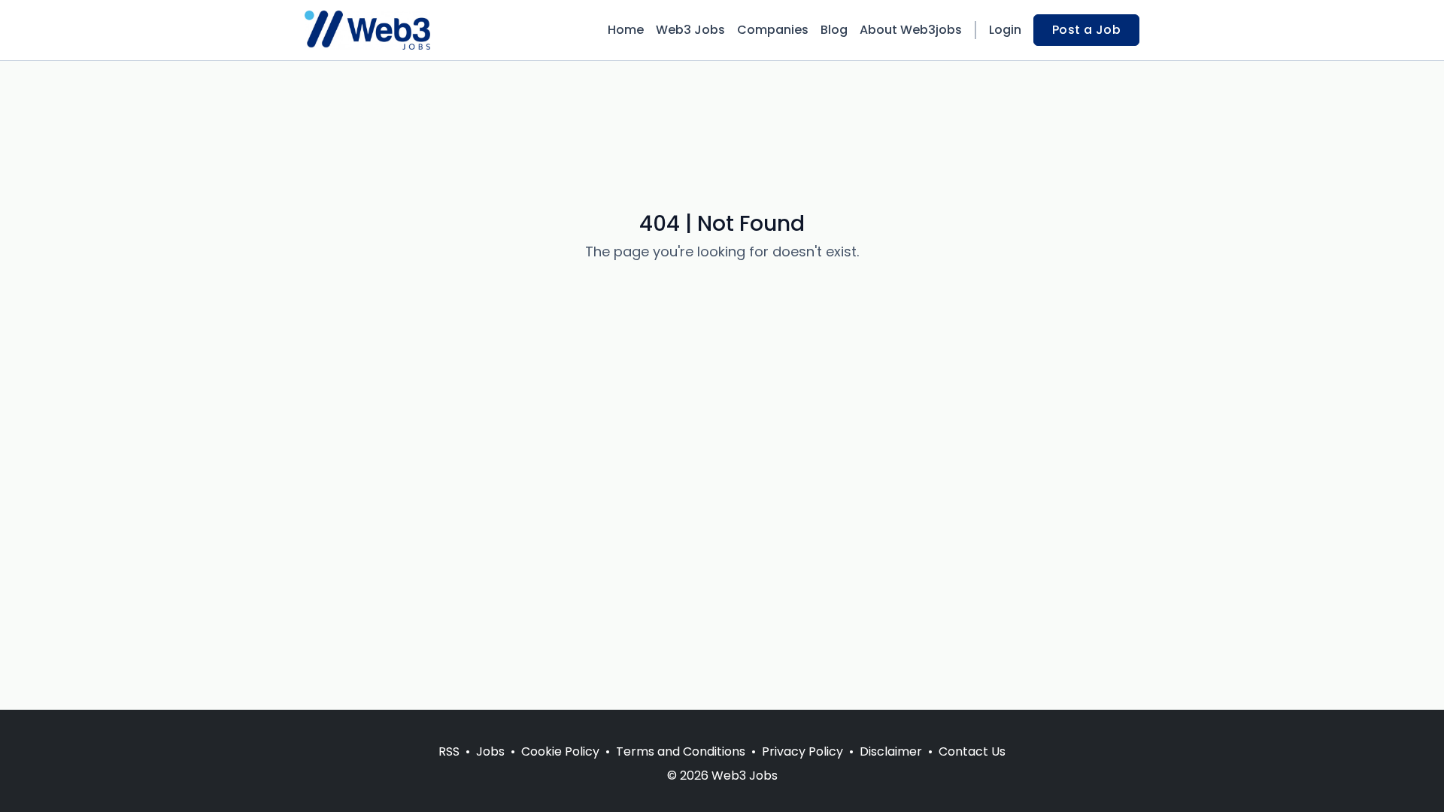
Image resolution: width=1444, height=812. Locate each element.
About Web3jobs (911, 29)
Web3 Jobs (690, 29)
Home (626, 29)
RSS (449, 751)
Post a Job (1086, 29)
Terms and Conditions (680, 751)
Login (1005, 29)
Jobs (490, 751)
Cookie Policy (560, 751)
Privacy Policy (802, 751)
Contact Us (972, 751)
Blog (834, 29)
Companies (772, 29)
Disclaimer (891, 751)
